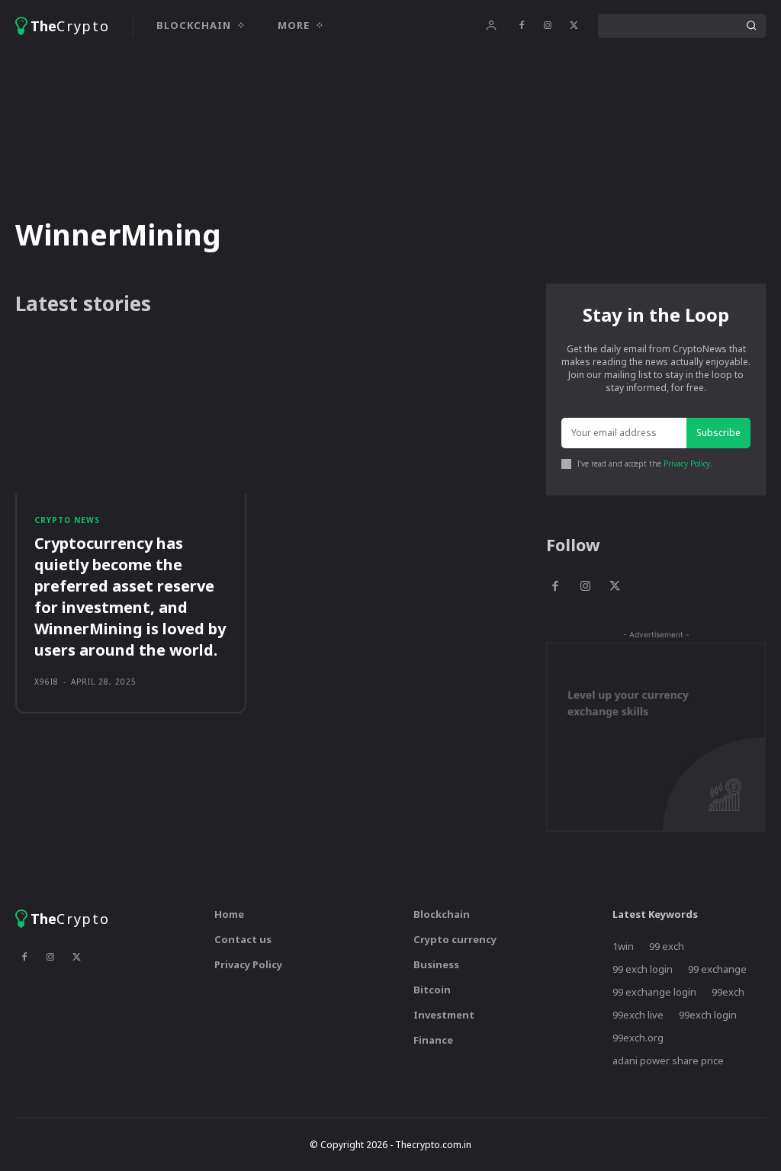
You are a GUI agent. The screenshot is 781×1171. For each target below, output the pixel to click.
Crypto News (67, 520)
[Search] (751, 26)
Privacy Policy (687, 463)
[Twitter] (573, 26)
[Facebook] (522, 26)
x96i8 (46, 681)
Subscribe (718, 432)
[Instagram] (547, 26)
